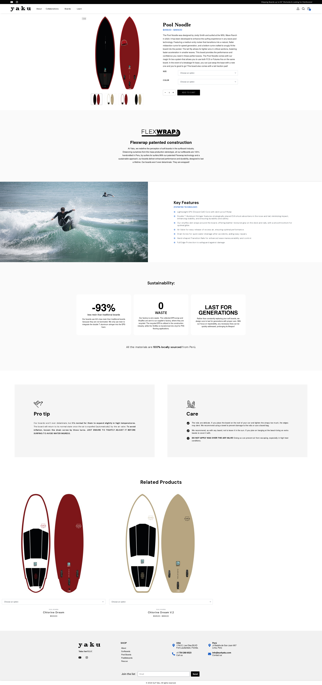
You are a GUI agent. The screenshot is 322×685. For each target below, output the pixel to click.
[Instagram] (17, 2)
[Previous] (86, 52)
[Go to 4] (138, 99)
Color (166, 80)
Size (165, 71)
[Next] (148, 52)
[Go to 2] (110, 99)
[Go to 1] (96, 99)
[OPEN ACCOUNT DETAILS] (298, 8)
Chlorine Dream (53, 612)
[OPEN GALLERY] (117, 53)
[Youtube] (12, 2)
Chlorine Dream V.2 (161, 612)
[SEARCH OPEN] (303, 8)
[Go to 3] (124, 99)
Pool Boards (53, 609)
